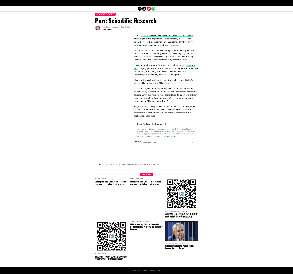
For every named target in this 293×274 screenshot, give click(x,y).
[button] (96, 3)
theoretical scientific (150, 165)
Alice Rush (108, 29)
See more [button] (138, 141)
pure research (133, 165)
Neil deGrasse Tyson (117, 165)
